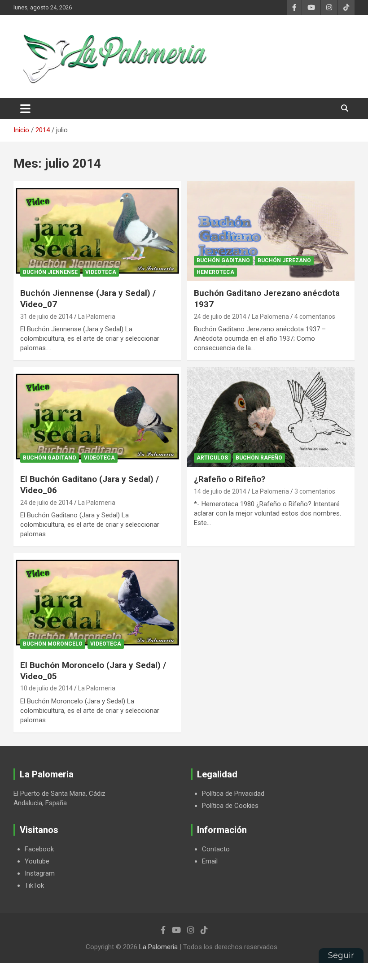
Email (210, 861)
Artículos (212, 458)
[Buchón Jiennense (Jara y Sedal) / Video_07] (97, 231)
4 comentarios (314, 316)
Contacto (216, 849)
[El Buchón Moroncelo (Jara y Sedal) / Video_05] (97, 602)
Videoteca (100, 272)
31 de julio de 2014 (46, 316)
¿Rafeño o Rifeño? (229, 479)
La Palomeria (96, 316)
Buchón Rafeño (259, 458)
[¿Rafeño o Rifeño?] (271, 417)
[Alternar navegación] (25, 108)
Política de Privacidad (233, 793)
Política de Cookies (230, 806)
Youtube (37, 861)
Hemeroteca (215, 272)
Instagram (40, 873)
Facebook (39, 849)
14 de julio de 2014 (220, 491)
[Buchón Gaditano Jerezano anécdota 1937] (271, 231)
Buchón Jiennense (50, 272)
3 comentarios (314, 491)
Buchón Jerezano (284, 260)
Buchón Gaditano (223, 260)
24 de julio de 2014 (220, 316)
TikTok (34, 885)
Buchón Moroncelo (53, 644)
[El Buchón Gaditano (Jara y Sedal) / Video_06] (97, 417)
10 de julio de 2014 (46, 688)
